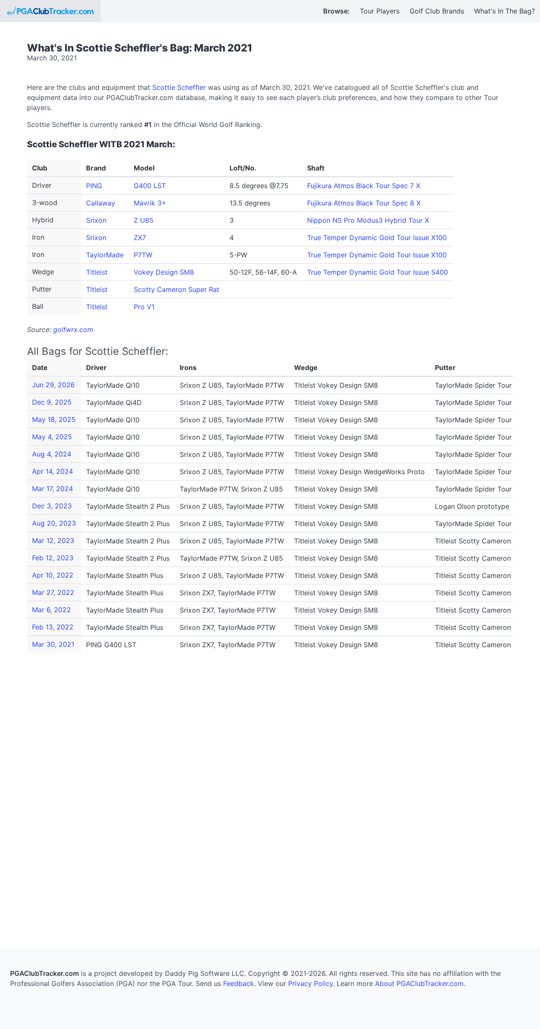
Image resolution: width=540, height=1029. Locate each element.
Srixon (96, 220)
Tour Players (380, 11)
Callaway (100, 203)
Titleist (97, 272)
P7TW (143, 255)
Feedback (238, 983)
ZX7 (140, 237)
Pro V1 (144, 306)
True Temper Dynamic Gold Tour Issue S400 (377, 272)
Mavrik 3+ (150, 203)
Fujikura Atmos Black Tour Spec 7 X (363, 185)
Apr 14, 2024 (52, 471)
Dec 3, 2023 (52, 506)
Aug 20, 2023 (54, 523)
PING (94, 185)
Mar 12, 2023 (53, 540)
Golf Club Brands (437, 11)
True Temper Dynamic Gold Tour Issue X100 (377, 237)
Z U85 (144, 220)
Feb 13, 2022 (52, 627)
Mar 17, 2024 (52, 488)
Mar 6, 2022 (51, 609)
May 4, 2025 (52, 436)
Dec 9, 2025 (52, 402)
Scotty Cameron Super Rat (176, 289)
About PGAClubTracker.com (419, 983)
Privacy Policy (310, 983)
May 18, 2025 (54, 419)
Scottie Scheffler (179, 87)
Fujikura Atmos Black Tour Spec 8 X (364, 203)
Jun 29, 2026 (53, 385)
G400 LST (150, 185)
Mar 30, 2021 (53, 644)
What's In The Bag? (504, 11)
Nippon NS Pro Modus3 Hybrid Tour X (368, 220)
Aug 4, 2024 (51, 454)
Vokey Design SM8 (164, 272)
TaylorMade (105, 255)
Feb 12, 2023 (52, 558)
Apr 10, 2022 (52, 575)
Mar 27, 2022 (53, 592)
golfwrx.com (73, 329)
